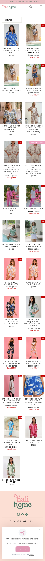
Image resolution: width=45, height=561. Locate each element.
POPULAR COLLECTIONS (22, 521)
